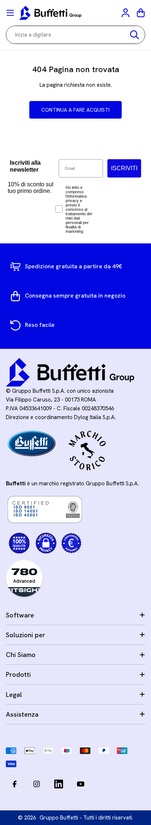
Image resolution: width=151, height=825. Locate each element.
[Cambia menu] (10, 12)
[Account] (126, 12)
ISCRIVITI (124, 168)
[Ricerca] (134, 34)
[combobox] (75, 35)
